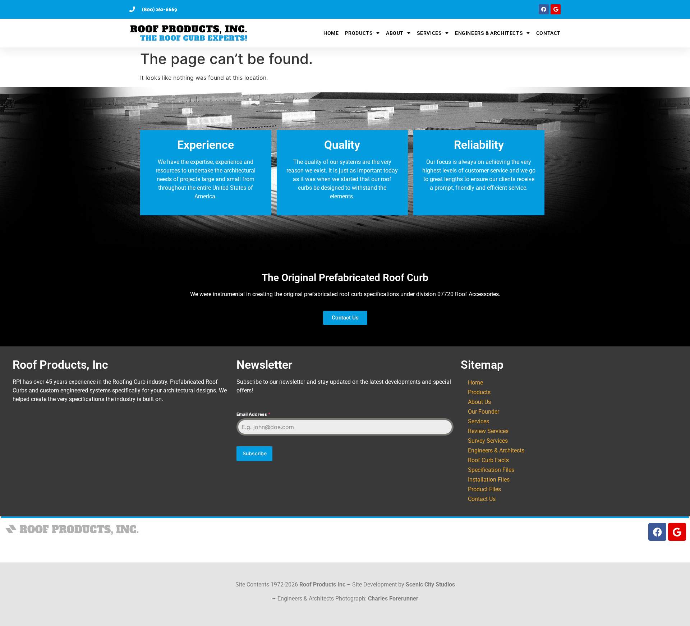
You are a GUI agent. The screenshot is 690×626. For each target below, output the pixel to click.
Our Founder (483, 411)
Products (359, 33)
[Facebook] (544, 9)
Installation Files (489, 479)
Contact (548, 33)
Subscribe (255, 453)
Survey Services (488, 440)
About (395, 33)
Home (331, 33)
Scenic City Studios (430, 584)
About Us (479, 402)
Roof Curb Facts (488, 460)
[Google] (556, 9)
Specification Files (491, 469)
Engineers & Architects (489, 33)
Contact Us (482, 499)
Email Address (253, 414)
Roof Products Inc (322, 584)
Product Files (484, 489)
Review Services (488, 431)
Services (429, 33)
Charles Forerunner (393, 598)
